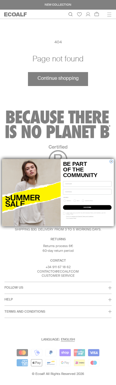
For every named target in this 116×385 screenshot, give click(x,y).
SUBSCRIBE (87, 207)
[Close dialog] (111, 161)
